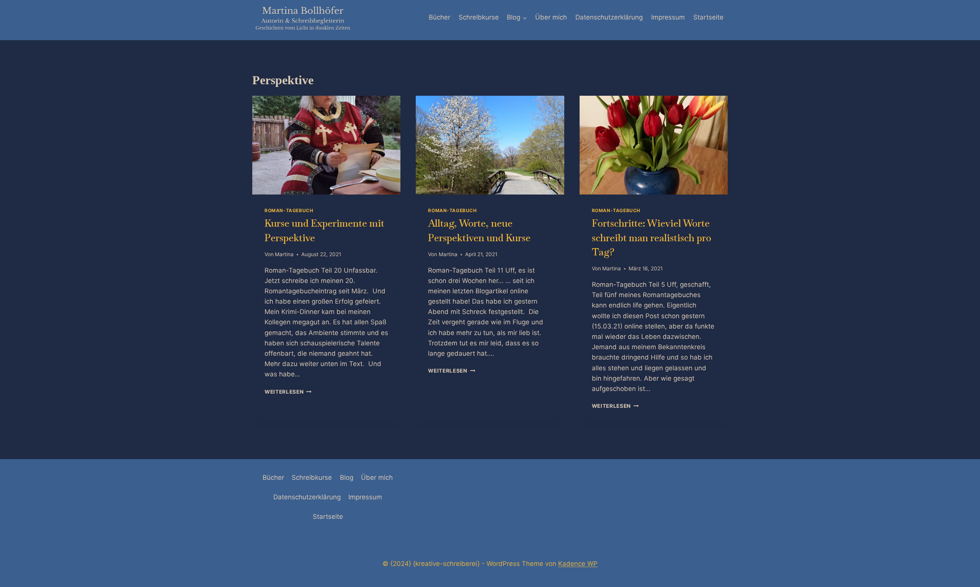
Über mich (551, 17)
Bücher (439, 17)
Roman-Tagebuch (289, 210)
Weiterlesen (288, 392)
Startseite (708, 17)
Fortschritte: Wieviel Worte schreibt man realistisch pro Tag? (651, 237)
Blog (346, 477)
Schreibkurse (479, 17)
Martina (284, 254)
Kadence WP (578, 563)
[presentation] (326, 145)
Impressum (668, 17)
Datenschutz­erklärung (609, 17)
